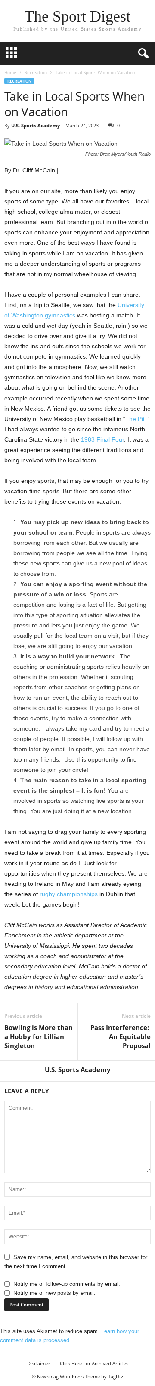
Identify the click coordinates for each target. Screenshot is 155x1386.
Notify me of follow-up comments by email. (66, 1284)
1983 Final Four (102, 439)
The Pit (135, 418)
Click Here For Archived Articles (94, 1363)
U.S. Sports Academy (35, 125)
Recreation (36, 72)
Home (10, 72)
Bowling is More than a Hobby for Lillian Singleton (38, 1036)
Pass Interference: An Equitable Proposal (120, 1036)
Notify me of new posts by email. (54, 1293)
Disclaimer (38, 1363)
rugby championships (69, 894)
